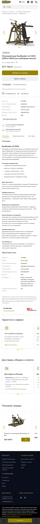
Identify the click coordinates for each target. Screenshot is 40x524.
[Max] (31, 2)
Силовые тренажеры (23, 11)
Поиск (8, 7)
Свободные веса (7, 465)
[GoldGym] (6, 1)
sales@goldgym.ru (7, 501)
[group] (20, 31)
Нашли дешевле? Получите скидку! (14, 89)
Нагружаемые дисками (9, 13)
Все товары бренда (9, 310)
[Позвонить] (36, 2)
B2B (22, 468)
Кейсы (4, 486)
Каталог (12, 11)
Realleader (22, 13)
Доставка (31, 136)
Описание (5, 136)
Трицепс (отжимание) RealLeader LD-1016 (17, 434)
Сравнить (25, 94)
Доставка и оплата (27, 459)
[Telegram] (28, 2)
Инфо (23, 2)
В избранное (11, 94)
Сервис (23, 465)
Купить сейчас (20, 79)
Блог (3, 483)
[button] (36, 32)
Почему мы (5, 480)
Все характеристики (10, 119)
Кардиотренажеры (8, 459)
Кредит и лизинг (26, 462)
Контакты (5, 477)
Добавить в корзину (20, 73)
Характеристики (18, 136)
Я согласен (20, 520)
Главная (4, 11)
